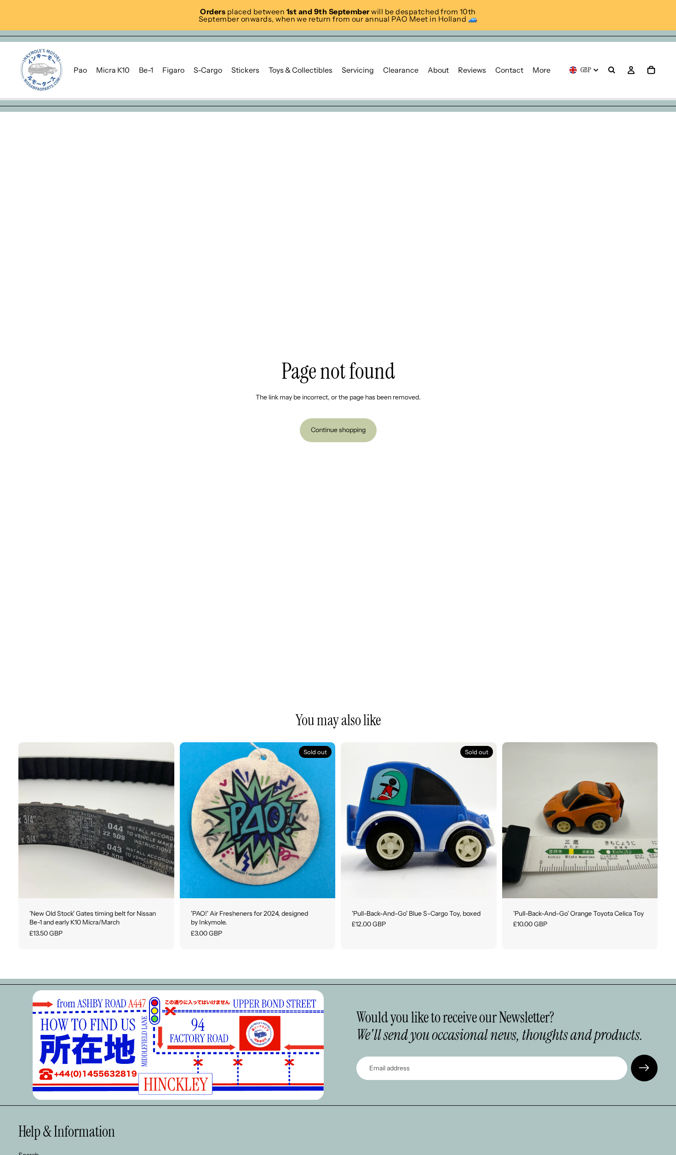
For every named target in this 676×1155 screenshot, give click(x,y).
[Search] (612, 70)
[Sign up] (644, 1068)
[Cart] (651, 70)
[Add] (160, 884)
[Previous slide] (32, 820)
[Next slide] (160, 820)
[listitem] (541, 70)
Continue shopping (338, 430)
